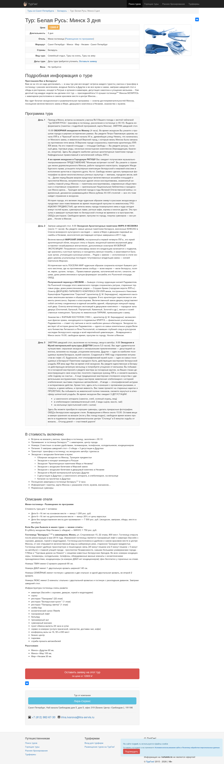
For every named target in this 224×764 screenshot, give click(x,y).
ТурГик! (32, 4)
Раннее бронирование (173, 3)
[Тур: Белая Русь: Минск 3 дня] (167, 41)
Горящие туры (151, 3)
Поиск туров (135, 3)
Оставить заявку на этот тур (82, 673)
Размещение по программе (79, 38)
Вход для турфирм (94, 742)
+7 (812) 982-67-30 (43, 717)
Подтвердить (131, 751)
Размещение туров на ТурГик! (100, 746)
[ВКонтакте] (197, 19)
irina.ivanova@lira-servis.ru (77, 717)
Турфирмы (193, 3)
